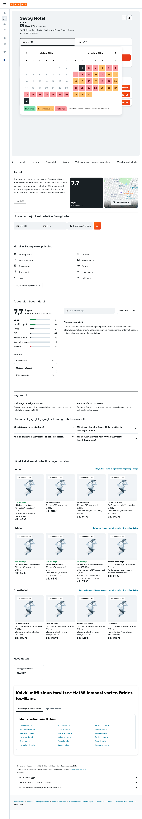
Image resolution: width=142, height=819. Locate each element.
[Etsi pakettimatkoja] (4, 30)
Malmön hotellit (64, 737)
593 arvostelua (38, 25)
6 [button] (46, 74)
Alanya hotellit (26, 725)
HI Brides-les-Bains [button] (23, 505)
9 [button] (66, 74)
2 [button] (66, 67)
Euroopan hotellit (42, 802)
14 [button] (53, 81)
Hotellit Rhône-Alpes (104, 802)
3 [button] (26, 74)
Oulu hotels (25, 741)
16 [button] (66, 81)
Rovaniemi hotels (27, 745)
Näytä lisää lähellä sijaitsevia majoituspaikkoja (116, 469)
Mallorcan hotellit (65, 733)
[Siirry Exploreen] (4, 38)
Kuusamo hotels (102, 745)
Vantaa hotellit (101, 733)
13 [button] (46, 81)
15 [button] (60, 81)
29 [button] (60, 94)
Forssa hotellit (101, 729)
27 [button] (46, 94)
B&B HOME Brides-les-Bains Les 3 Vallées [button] (90, 565)
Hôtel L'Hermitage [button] (116, 561)
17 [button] (26, 87)
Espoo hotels (63, 741)
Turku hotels (100, 741)
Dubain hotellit (64, 729)
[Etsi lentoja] (4, 13)
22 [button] (60, 87)
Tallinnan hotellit (27, 733)
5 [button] (39, 74)
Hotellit (29, 802)
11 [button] (33, 81)
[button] (5, 4)
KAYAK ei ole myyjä (26, 777)
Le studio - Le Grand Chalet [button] (27, 564)
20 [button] (46, 87)
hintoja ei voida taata (78, 769)
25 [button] (33, 94)
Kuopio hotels (63, 745)
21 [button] (53, 87)
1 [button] (59, 67)
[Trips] (4, 52)
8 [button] (59, 74)
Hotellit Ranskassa (59, 802)
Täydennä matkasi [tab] (53, 708)
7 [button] (53, 74)
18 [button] (33, 87)
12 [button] (40, 81)
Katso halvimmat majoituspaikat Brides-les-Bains (115, 528)
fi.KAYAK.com (19, 802)
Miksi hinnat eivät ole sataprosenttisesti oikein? (39, 787)
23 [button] (66, 87)
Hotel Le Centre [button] (53, 502)
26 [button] (40, 94)
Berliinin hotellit (101, 737)
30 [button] (66, 94)
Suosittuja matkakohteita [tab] (29, 708)
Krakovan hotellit (102, 725)
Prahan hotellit (64, 725)
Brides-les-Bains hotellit (125, 802)
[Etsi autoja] (4, 24)
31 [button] (27, 101)
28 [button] (53, 94)
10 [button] (26, 81)
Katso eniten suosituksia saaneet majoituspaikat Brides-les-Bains (108, 590)
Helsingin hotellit (27, 737)
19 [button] (40, 87)
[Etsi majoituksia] (4, 18)
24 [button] (26, 94)
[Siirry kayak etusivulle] (18, 4)
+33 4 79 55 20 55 (29, 33)
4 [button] (33, 74)
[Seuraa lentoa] (4, 44)
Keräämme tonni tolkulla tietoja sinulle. (35, 782)
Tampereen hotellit (28, 729)
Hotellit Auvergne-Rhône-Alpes (81, 802)
